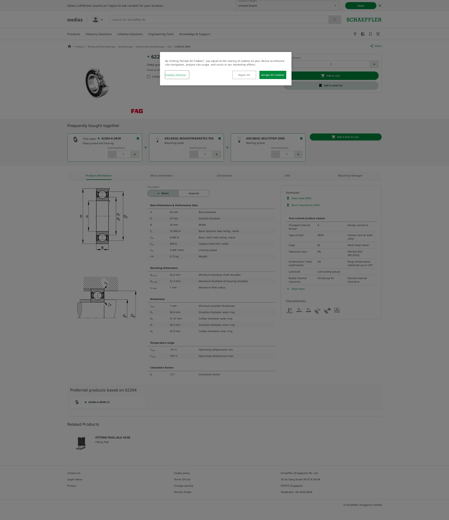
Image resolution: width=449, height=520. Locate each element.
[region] (225, 68)
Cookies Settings (175, 74)
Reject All (244, 75)
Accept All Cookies (272, 75)
